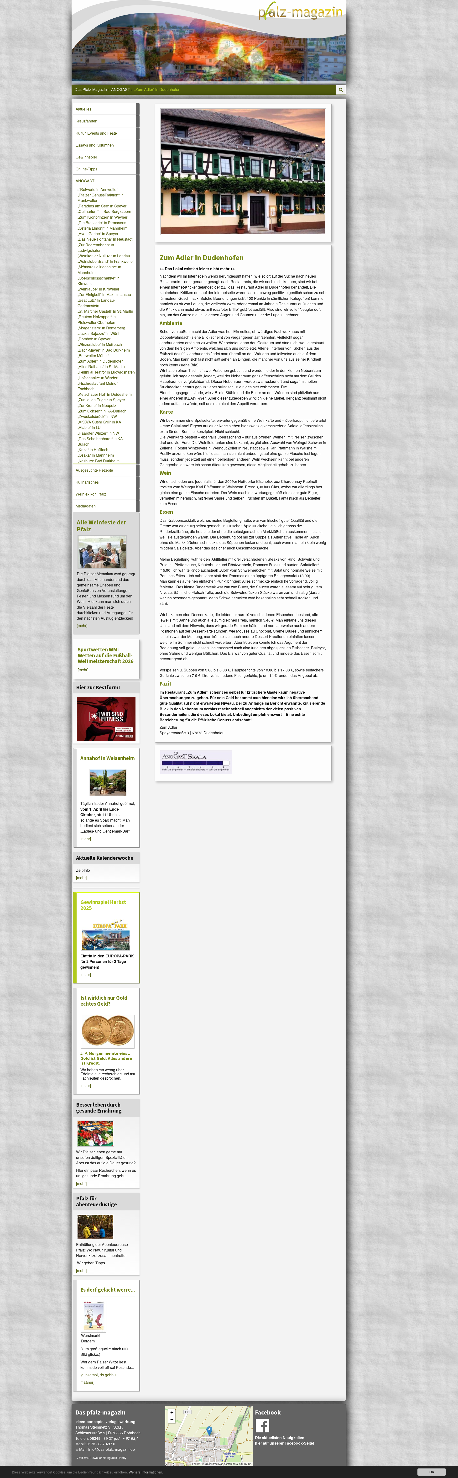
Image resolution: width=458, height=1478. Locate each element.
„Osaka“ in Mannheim (96, 455)
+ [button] (171, 1412)
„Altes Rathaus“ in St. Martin (101, 366)
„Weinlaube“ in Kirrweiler (98, 289)
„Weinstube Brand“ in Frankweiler (106, 261)
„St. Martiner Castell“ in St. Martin (105, 311)
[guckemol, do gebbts (98, 1375)
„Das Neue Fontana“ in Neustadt (105, 239)
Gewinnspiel (86, 157)
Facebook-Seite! (299, 1443)
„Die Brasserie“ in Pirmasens (102, 222)
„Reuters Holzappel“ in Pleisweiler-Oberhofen (97, 319)
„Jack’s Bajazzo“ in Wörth (99, 333)
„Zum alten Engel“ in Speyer (101, 399)
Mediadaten (86, 506)
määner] (87, 1382)
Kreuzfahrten (86, 121)
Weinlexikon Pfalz (91, 494)
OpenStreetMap (214, 1464)
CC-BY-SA (245, 1464)
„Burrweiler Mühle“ (93, 355)
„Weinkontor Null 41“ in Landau (104, 256)
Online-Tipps (86, 169)
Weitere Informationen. (146, 1472)
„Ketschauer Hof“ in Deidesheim (105, 394)
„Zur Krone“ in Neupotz (97, 405)
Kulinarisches (87, 482)
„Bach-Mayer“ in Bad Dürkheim (104, 350)
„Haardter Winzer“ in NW (98, 433)
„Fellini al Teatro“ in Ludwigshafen (106, 372)
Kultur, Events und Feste (96, 133)
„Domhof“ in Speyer (94, 339)
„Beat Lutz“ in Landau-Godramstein (96, 302)
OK (431, 1471)
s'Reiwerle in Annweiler (98, 189)
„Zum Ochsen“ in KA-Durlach (102, 411)
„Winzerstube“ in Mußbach (100, 344)
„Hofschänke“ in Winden (98, 377)
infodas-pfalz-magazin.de (111, 1449)
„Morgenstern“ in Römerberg (101, 328)
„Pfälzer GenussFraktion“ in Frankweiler (101, 197)
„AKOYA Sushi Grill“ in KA (99, 422)
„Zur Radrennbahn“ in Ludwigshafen (96, 247)
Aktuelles (83, 109)
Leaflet (196, 1464)
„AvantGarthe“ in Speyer (98, 233)
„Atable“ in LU (89, 427)
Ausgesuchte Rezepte (94, 470)
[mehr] (82, 625)
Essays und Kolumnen (95, 145)
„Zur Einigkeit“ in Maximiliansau (104, 294)
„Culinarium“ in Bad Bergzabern (104, 211)
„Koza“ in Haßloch (93, 449)
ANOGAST (120, 89)
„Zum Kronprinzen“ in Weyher (102, 217)
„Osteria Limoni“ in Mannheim (102, 228)
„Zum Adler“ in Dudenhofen (101, 361)
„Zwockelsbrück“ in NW (97, 416)
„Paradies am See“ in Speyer (102, 206)
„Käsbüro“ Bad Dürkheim (99, 461)
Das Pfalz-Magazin (91, 89)
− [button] (171, 1420)
